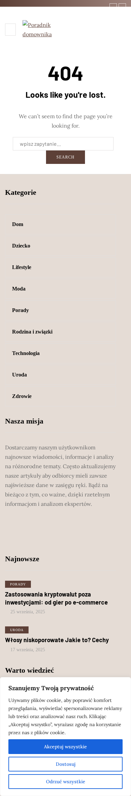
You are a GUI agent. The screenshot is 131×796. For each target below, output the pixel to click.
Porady (18, 584)
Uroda (17, 630)
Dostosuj (66, 764)
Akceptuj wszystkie (65, 747)
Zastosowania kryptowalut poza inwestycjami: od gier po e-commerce (56, 598)
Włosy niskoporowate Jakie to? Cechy (57, 640)
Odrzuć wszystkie (65, 782)
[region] (65, 736)
